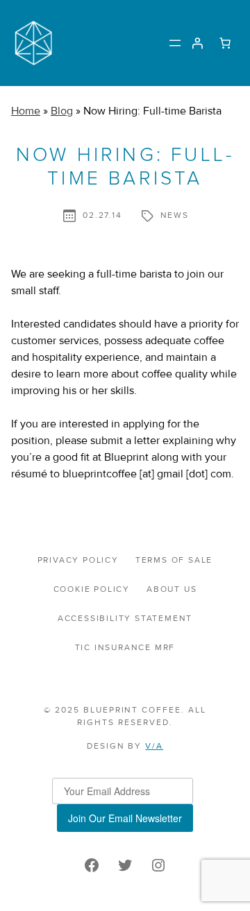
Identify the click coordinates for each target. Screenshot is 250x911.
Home (25, 111)
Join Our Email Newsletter (125, 818)
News (174, 215)
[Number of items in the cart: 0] (225, 43)
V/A (154, 746)
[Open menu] (175, 43)
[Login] (197, 43)
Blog (62, 111)
